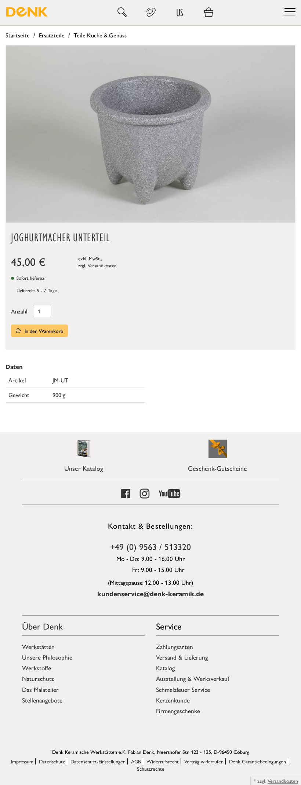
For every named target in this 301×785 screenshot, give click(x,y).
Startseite (18, 35)
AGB (136, 761)
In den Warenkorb (43, 330)
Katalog (165, 667)
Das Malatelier (40, 689)
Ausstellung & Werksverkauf (192, 678)
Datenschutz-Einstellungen (98, 761)
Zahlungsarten (174, 646)
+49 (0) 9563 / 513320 (150, 546)
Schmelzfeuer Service (183, 689)
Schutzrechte (150, 768)
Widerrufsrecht (162, 761)
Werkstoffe (36, 667)
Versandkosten (102, 265)
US (179, 12)
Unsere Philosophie (47, 657)
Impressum (22, 761)
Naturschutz (38, 678)
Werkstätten (38, 646)
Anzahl (19, 311)
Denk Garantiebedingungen (257, 761)
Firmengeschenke (178, 710)
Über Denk (42, 626)
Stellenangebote (42, 700)
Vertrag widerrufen (204, 761)
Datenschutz (52, 761)
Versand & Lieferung (182, 657)
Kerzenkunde (173, 700)
